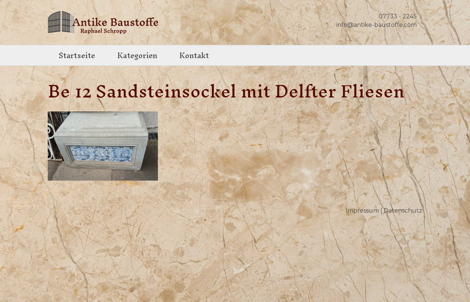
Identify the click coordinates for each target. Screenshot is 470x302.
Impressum (362, 210)
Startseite (77, 55)
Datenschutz (403, 210)
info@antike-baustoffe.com (376, 24)
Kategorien (137, 55)
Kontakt (194, 55)
